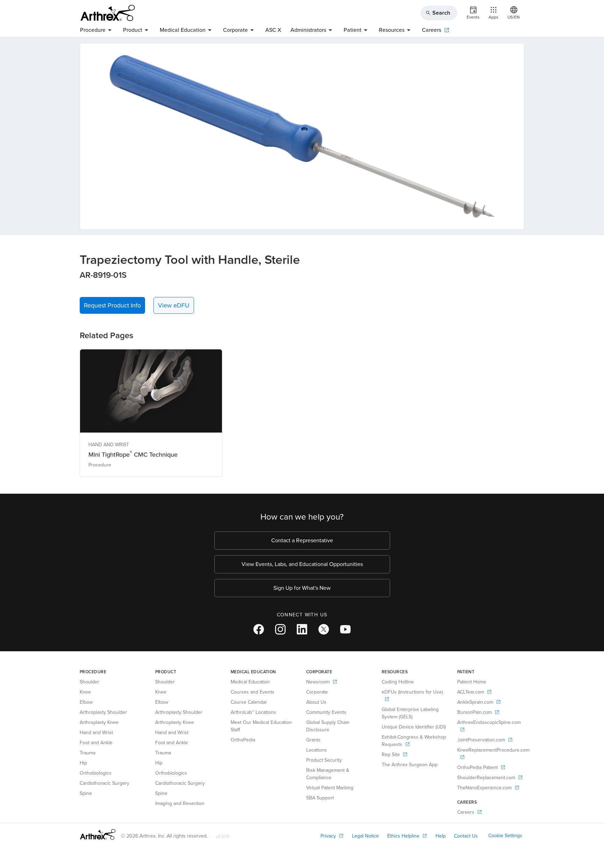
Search (437, 13)
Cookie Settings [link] (505, 835)
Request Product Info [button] (112, 305)
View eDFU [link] (173, 305)
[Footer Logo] (98, 834)
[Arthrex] (108, 13)
